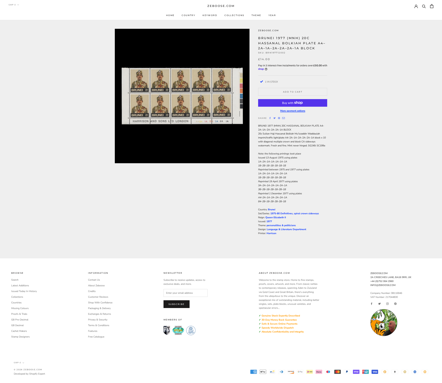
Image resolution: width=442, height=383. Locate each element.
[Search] (424, 6)
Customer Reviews (98, 297)
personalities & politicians (281, 225)
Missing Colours (20, 308)
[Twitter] (274, 118)
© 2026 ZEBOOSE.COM (28, 369)
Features (92, 331)
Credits (92, 291)
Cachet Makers (19, 331)
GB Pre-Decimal (19, 319)
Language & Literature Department (286, 229)
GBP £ (12, 5)
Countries (16, 302)
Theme (256, 15)
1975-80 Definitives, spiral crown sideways (294, 213)
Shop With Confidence (100, 302)
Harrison (271, 233)
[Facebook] (270, 118)
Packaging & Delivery (99, 308)
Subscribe (177, 304)
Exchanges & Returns (99, 314)
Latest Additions (20, 285)
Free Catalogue (96, 336)
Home (170, 15)
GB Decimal (17, 325)
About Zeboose (96, 285)
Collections (234, 15)
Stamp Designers (20, 336)
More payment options (292, 110)
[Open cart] (431, 6)
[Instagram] (387, 304)
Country (188, 15)
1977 (269, 221)
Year (272, 15)
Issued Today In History (24, 291)
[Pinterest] (279, 118)
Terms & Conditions (98, 325)
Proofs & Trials (19, 314)
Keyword (210, 15)
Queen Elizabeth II (275, 217)
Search (14, 279)
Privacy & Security (97, 319)
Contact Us (94, 279)
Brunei (271, 209)
